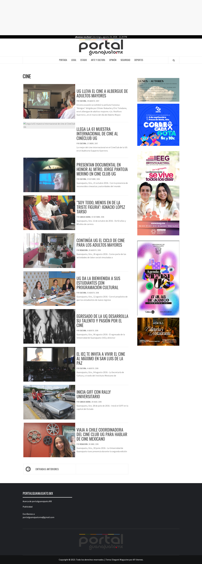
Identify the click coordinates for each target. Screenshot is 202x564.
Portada (63, 60)
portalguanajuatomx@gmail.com (38, 517)
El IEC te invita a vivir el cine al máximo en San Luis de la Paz (101, 358)
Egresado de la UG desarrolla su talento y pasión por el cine (102, 320)
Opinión (112, 60)
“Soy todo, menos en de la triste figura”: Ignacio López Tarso (101, 207)
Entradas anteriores (47, 469)
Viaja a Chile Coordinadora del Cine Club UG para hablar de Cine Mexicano (102, 434)
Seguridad (125, 60)
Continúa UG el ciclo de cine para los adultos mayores (101, 242)
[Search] (174, 60)
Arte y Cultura (98, 60)
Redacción (84, 250)
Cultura (83, 101)
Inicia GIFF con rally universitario (94, 394)
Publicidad (27, 506)
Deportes (138, 60)
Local (73, 60)
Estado (83, 60)
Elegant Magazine (120, 559)
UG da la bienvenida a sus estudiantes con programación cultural (98, 282)
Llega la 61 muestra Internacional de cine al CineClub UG (97, 133)
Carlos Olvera (85, 217)
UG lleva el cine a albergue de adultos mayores (102, 93)
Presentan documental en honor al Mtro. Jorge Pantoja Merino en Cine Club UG (102, 169)
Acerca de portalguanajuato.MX (37, 501)
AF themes (138, 559)
